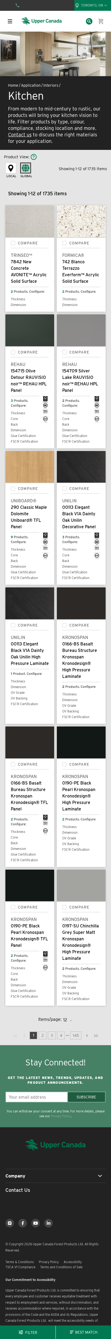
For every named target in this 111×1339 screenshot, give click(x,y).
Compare (28, 243)
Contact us (20, 134)
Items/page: (49, 1019)
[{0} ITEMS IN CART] (101, 21)
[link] (15, 1035)
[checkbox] (13, 243)
